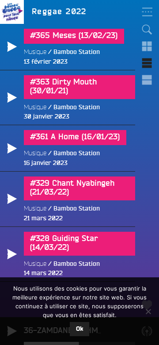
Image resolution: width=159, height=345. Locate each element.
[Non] (148, 311)
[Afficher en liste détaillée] (147, 80)
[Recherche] (147, 29)
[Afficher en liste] (147, 63)
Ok (79, 329)
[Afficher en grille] (147, 46)
